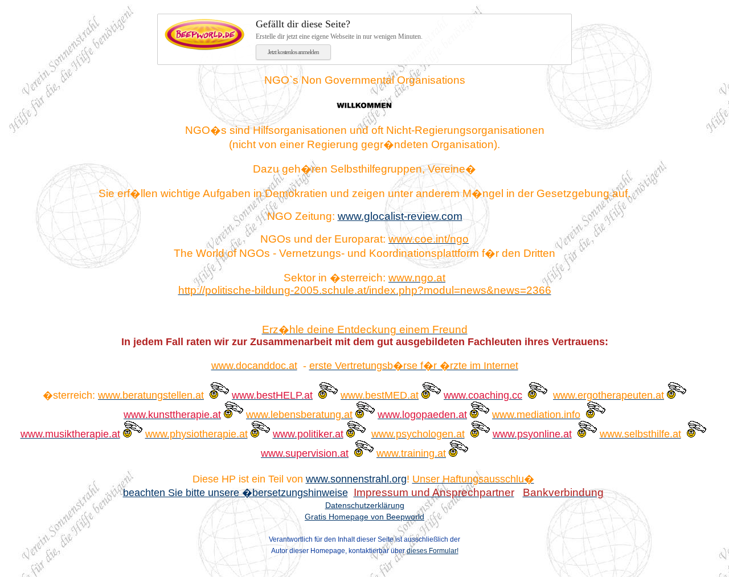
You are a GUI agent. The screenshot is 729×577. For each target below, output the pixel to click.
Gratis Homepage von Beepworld (364, 516)
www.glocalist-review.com (400, 216)
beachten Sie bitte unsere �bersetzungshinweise (235, 492)
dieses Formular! (432, 551)
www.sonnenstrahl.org (356, 479)
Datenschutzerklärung (364, 505)
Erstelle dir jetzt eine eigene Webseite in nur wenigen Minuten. (339, 29)
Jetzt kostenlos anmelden (293, 51)
